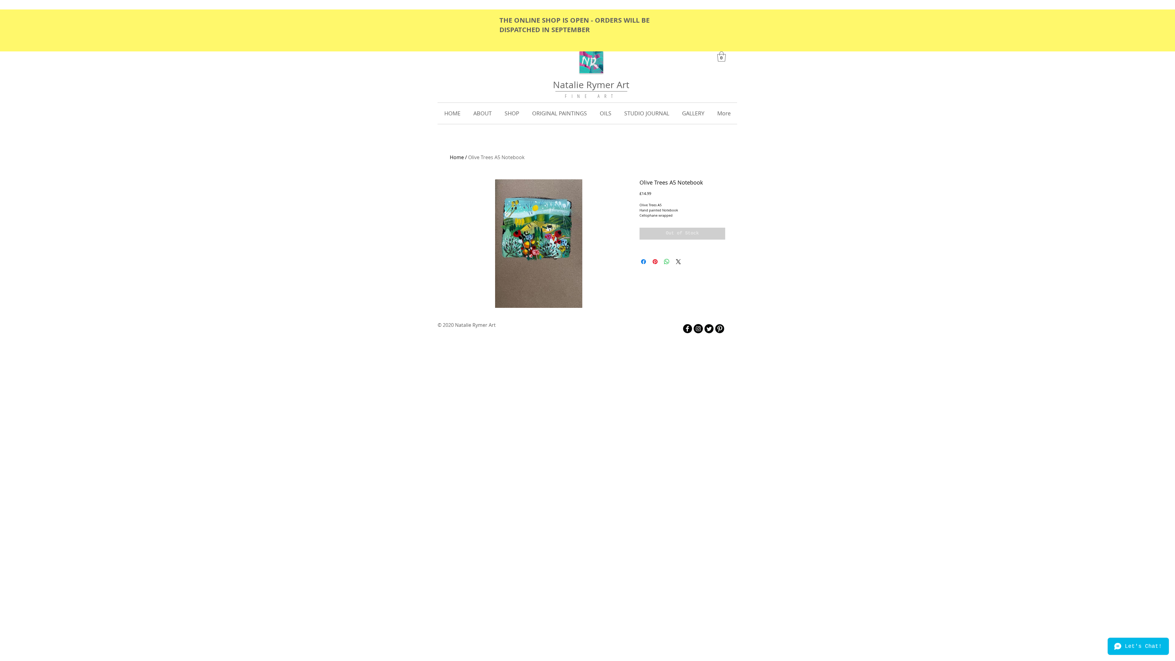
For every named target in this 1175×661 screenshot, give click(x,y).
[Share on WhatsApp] (666, 261)
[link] (721, 56)
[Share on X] (678, 261)
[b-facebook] (687, 328)
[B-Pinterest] (719, 328)
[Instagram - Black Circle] (698, 328)
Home (457, 157)
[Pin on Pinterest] (655, 261)
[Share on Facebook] (643, 261)
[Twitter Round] (709, 328)
